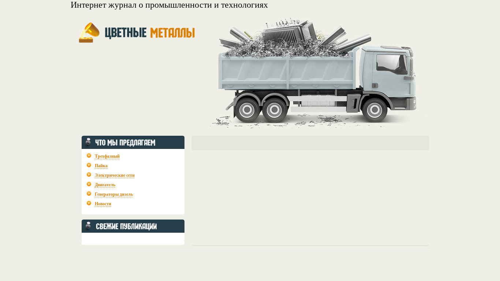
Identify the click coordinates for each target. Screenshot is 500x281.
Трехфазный (107, 156)
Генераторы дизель (114, 194)
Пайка (101, 165)
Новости (103, 203)
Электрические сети (115, 175)
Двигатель (105, 184)
